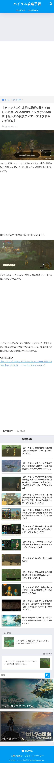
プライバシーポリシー (34, 756)
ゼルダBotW (33, 10)
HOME (28, 750)
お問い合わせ (17, 756)
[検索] (47, 675)
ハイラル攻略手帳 (27, 4)
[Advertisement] (27, 68)
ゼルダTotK (20, 10)
